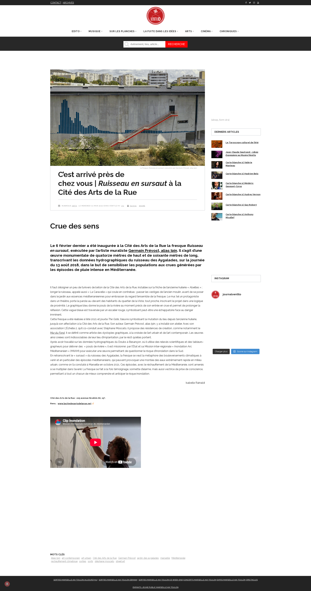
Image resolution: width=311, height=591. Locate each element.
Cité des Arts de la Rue (105, 558)
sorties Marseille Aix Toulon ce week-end (161, 580)
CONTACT (55, 2)
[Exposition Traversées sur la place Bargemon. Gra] (223, 309)
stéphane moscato (104, 561)
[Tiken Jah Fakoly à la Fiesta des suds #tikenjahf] (223, 324)
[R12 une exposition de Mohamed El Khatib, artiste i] (223, 339)
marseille (165, 558)
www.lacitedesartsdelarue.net (74, 403)
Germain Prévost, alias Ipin (152, 250)
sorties (82, 561)
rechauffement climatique (64, 561)
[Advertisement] (127, 508)
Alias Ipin (55, 558)
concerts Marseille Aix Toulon (199, 580)
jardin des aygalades (148, 558)
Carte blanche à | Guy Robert (241, 205)
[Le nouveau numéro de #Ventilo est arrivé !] (249, 309)
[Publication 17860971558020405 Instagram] (249, 324)
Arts (74, 206)
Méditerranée (178, 558)
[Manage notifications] (7, 583)
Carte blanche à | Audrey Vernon (243, 194)
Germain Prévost (127, 558)
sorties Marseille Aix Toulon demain (118, 580)
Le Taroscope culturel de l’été (242, 142)
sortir (90, 561)
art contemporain (71, 558)
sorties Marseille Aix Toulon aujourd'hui (75, 580)
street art (120, 561)
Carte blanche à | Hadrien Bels (242, 173)
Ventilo (133, 206)
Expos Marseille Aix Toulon (231, 580)
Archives (68, 2)
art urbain (86, 558)
